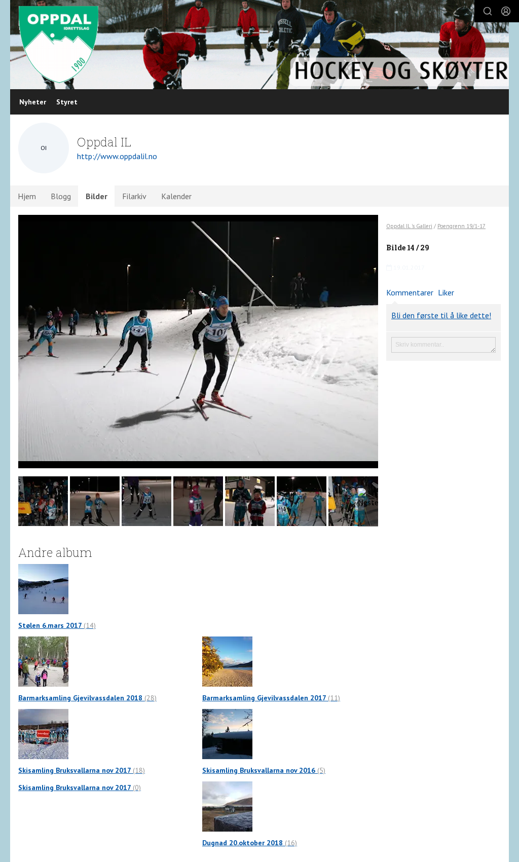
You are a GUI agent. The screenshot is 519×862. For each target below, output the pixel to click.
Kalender (176, 196)
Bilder (96, 196)
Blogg (61, 196)
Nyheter (32, 101)
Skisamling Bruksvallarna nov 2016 (263, 770)
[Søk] (487, 11)
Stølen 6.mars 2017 (57, 625)
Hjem (27, 196)
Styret (67, 101)
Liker (446, 292)
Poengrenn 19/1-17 (461, 226)
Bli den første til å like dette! (441, 315)
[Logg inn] (506, 11)
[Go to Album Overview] (43, 588)
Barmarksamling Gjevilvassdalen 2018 (87, 697)
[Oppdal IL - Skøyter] (259, 44)
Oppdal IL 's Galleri (409, 226)
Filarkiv (134, 196)
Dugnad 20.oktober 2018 (249, 842)
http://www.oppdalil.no (117, 156)
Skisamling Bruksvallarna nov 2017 (81, 770)
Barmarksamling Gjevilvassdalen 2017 (271, 697)
